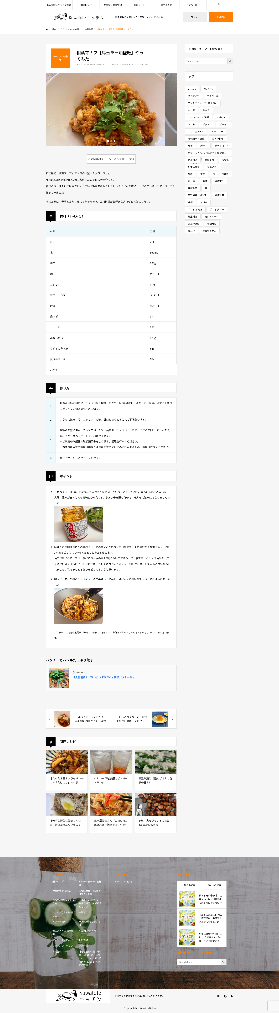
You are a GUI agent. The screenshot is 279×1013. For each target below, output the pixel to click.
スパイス (221, 117)
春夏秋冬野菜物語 (113, 4)
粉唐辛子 (219, 195)
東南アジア (212, 166)
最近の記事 (189, 885)
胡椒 (190, 202)
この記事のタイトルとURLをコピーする (111, 159)
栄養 (202, 174)
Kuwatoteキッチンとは (59, 4)
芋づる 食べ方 (217, 209)
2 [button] (111, 141)
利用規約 (83, 939)
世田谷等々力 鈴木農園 (62, 932)
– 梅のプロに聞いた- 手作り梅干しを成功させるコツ (90, 903)
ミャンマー (217, 131)
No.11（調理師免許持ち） (95, 64)
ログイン (195, 17)
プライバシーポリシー (63, 945)
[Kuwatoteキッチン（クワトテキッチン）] (78, 17)
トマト (191, 124)
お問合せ (57, 951)
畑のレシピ (86, 4)
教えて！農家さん (61, 939)
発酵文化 (219, 181)
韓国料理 (211, 223)
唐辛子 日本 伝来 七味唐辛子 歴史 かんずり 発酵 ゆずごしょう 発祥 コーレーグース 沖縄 (208, 153)
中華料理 (114, 64)
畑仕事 (191, 181)
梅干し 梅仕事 (220, 174)
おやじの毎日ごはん (140, 64)
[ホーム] (47, 29)
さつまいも (193, 96)
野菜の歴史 (193, 223)
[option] (111, 109)
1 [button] (108, 141)
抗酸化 (225, 159)
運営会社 (83, 945)
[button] (220, 5)
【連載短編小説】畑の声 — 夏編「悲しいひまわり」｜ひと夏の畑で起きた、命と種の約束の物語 (90, 958)
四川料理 (192, 159)
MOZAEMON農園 (87, 930)
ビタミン (207, 124)
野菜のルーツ (211, 216)
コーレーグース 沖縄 (198, 117)
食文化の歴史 (209, 230)
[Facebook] (225, 996)
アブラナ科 (212, 96)
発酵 (205, 181)
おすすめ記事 (214, 885)
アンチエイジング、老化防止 (202, 103)
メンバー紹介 (193, 4)
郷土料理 (192, 216)
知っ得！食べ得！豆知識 (90, 883)
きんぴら (208, 89)
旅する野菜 (166, 4)
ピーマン (223, 124)
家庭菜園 (209, 159)
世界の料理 (217, 138)
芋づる (203, 202)
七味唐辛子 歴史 (196, 138)
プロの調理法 (124, 64)
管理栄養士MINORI (197, 195)
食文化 (191, 230)
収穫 (190, 145)
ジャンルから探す (124, 881)
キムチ (206, 110)
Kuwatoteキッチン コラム (63, 901)
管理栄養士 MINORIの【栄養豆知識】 (90, 892)
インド (191, 110)
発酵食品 (192, 188)
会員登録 (221, 17)
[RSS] (231, 996)
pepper (192, 89)
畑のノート (139, 4)
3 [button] (114, 141)
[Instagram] (218, 996)
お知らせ (83, 912)
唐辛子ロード (221, 145)
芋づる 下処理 (195, 209)
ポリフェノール (196, 131)
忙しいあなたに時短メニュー (63, 914)
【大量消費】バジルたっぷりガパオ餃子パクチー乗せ (104, 677)
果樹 (190, 174)
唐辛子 (203, 145)
